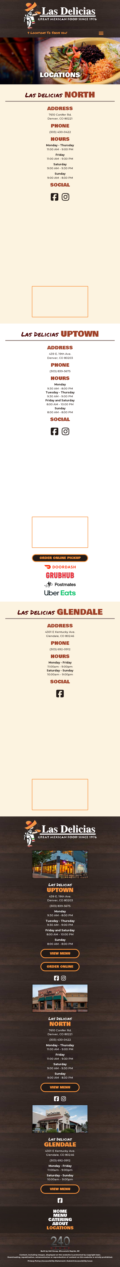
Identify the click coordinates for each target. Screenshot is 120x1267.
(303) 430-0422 (60, 132)
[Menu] (101, 33)
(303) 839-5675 (60, 371)
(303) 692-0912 (60, 649)
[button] (54, 197)
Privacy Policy (34, 1261)
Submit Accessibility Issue (79, 1261)
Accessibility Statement (53, 1261)
